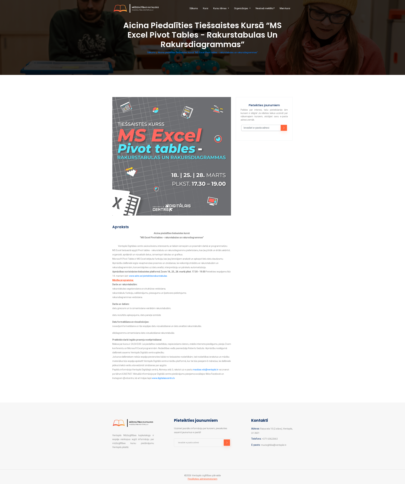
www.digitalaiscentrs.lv (163, 378)
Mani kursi (285, 8)
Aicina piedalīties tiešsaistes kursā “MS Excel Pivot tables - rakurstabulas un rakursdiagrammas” (208, 52)
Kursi (205, 8)
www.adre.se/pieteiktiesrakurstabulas (148, 276)
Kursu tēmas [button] (220, 8)
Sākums (194, 8)
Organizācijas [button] (241, 8)
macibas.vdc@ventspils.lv (205, 369)
